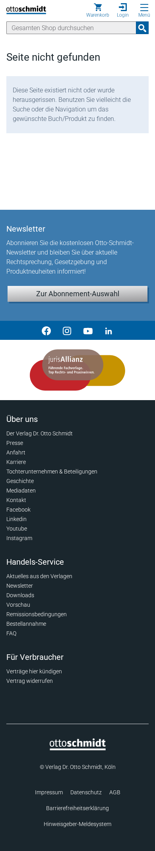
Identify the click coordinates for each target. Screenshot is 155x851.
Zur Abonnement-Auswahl (77, 293)
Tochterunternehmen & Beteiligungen (51, 471)
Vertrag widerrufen (29, 681)
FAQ (11, 633)
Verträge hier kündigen (34, 671)
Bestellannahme (26, 624)
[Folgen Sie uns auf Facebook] (46, 330)
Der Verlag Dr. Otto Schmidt (39, 433)
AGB (114, 792)
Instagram (19, 538)
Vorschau (18, 605)
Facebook (18, 509)
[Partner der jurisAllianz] (77, 370)
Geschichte (20, 481)
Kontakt (16, 500)
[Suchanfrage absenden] (142, 27)
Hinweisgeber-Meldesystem (77, 824)
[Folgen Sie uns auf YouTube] (87, 330)
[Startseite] (78, 748)
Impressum (49, 792)
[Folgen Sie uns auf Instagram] (67, 330)
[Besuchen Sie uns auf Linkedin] (108, 330)
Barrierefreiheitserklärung (77, 808)
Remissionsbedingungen (36, 614)
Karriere (16, 462)
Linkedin (16, 519)
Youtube (16, 528)
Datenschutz (86, 792)
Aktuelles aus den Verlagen (39, 576)
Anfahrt (15, 452)
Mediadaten (21, 490)
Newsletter (19, 586)
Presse (14, 443)
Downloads (20, 595)
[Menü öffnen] (144, 7)
